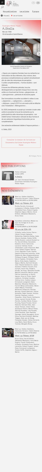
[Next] (39, 54)
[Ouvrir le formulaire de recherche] (2, 7)
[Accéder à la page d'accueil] (12, 5)
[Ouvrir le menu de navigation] (2, 2)
